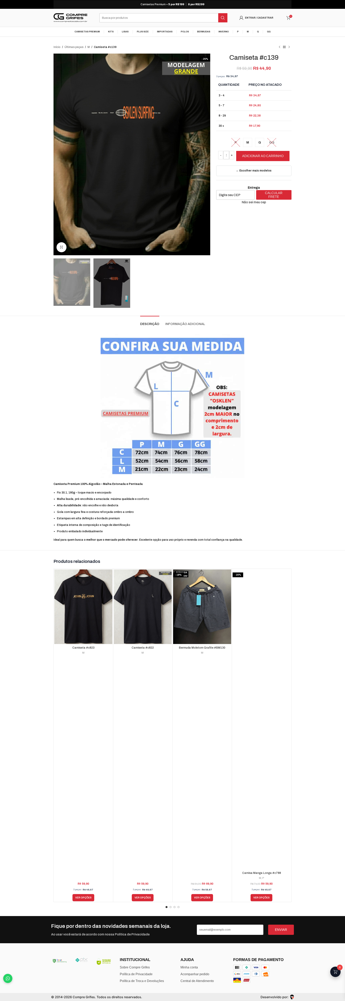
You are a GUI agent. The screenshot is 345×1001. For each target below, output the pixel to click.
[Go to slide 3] (174, 907)
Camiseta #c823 (83, 647)
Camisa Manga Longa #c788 (261, 872)
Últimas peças (73, 47)
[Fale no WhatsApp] (7, 978)
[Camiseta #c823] (83, 606)
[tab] (149, 322)
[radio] (235, 142)
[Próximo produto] (289, 47)
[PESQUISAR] (222, 17)
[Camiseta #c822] (143, 606)
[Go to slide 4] (178, 907)
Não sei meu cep (254, 202)
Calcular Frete (274, 194)
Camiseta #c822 (143, 647)
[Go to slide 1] (167, 907)
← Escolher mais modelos (254, 170)
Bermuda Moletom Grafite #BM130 (202, 647)
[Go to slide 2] (171, 907)
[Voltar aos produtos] (284, 47)
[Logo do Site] (70, 17)
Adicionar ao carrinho (263, 156)
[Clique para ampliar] (61, 247)
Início (57, 47)
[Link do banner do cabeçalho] (172, 4)
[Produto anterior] (279, 47)
